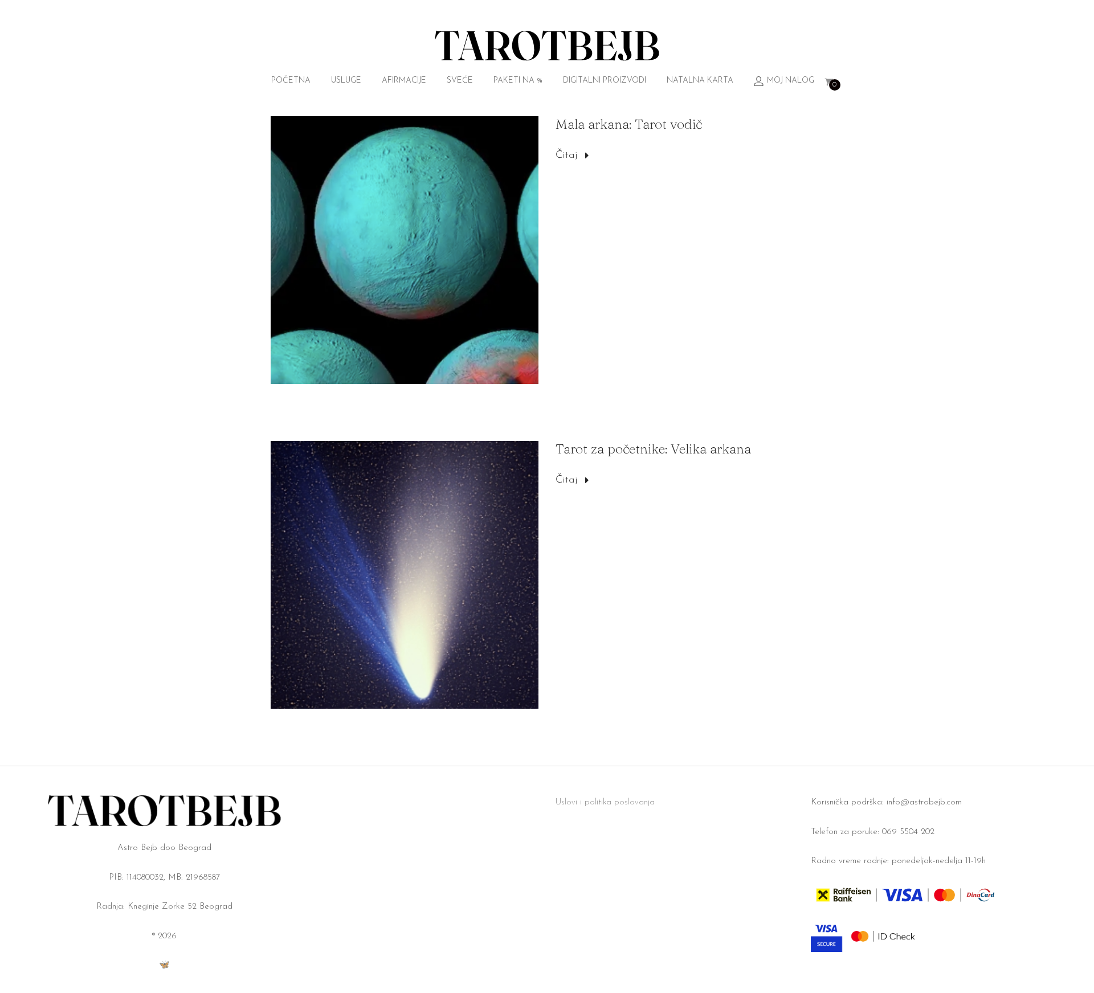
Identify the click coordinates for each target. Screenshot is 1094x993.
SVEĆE (460, 80)
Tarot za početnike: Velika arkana (653, 448)
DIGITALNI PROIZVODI (604, 80)
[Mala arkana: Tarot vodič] (404, 250)
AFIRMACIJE (404, 80)
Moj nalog (790, 80)
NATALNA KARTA (700, 80)
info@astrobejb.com (924, 802)
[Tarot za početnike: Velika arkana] (404, 575)
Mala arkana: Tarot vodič (629, 124)
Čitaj (566, 155)
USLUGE (346, 80)
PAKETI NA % (517, 80)
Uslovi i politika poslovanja (605, 802)
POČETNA (291, 80)
